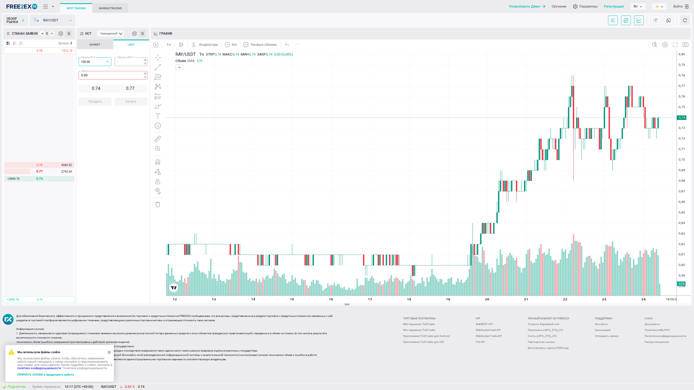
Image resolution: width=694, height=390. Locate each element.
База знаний (603, 330)
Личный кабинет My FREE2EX (548, 318)
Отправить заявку (607, 335)
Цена (84, 70)
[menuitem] (110, 33)
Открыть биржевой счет (544, 324)
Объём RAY (88, 57)
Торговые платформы (419, 318)
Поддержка (603, 318)
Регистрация (614, 6)
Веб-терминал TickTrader (419, 324)
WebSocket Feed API (488, 330)
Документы (652, 324)
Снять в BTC (536, 335)
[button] (107, 62)
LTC (561, 330)
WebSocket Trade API (489, 335)
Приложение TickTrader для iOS (423, 341)
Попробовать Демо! (524, 6)
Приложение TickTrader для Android (426, 335)
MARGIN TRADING (110, 8)
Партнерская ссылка (541, 341)
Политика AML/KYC (657, 330)
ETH (554, 330)
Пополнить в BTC (539, 330)
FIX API (480, 341)
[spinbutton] (131, 61)
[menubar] (110, 33)
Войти (678, 6)
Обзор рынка (12, 20)
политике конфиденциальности (39, 368)
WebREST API (484, 324)
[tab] (95, 44)
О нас (649, 318)
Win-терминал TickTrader (419, 330)
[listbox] (638, 6)
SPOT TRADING (76, 8)
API (478, 318)
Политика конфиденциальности (665, 335)
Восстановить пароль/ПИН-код (548, 347)
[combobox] (95, 61)
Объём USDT (125, 57)
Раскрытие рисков (657, 341)
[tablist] (113, 74)
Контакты (601, 324)
